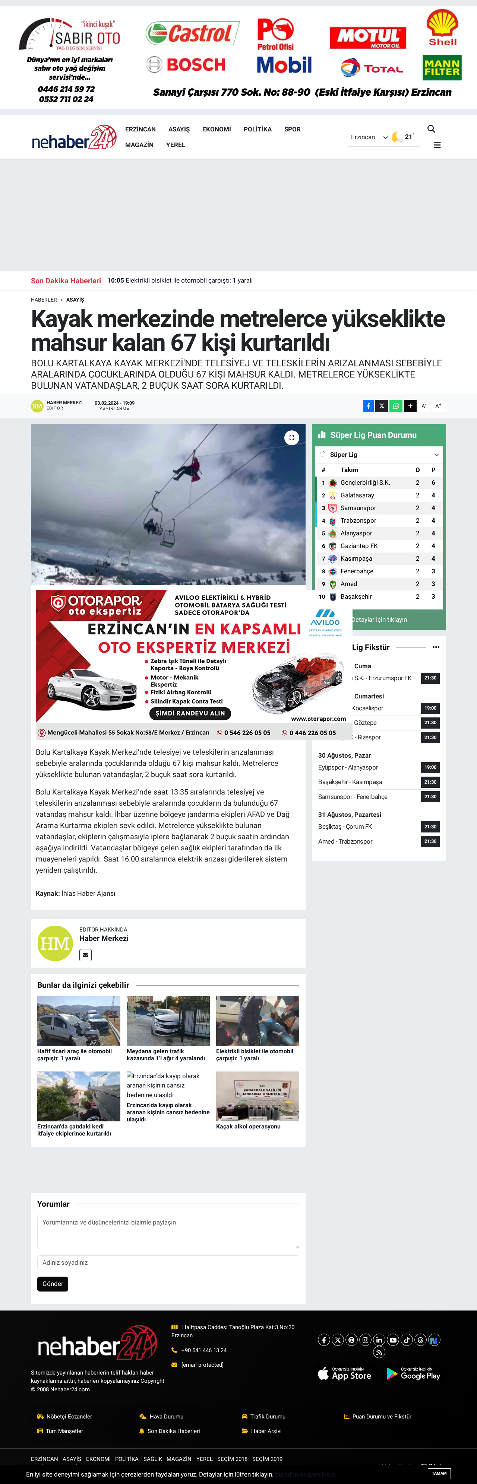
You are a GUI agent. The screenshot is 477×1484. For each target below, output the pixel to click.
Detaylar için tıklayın (379, 619)
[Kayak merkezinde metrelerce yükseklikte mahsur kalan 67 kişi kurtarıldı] (168, 504)
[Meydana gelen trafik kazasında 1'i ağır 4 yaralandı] (168, 1020)
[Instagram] (365, 1340)
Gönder (52, 1283)
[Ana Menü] (434, 145)
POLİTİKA (258, 129)
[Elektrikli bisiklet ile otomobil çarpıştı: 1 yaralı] (257, 1020)
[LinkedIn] (379, 1340)
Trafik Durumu (267, 1416)
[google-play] (413, 1373)
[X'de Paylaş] (381, 406)
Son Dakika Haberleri (174, 1431)
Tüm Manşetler (64, 1431)
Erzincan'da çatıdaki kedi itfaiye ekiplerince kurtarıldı (74, 1130)
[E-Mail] (85, 955)
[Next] (434, 1340)
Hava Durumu (166, 1416)
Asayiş (75, 300)
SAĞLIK (152, 1459)
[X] (338, 1340)
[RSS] (379, 1352)
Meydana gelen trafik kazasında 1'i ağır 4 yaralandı (166, 1055)
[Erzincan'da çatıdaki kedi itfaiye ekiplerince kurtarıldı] (78, 1095)
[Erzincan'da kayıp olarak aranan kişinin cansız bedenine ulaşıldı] (168, 1085)
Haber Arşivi (266, 1431)
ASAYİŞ (179, 129)
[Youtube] (393, 1340)
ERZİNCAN (140, 129)
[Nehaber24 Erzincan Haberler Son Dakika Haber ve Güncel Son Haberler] (75, 136)
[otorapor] (194, 664)
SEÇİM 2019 (267, 1459)
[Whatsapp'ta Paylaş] (395, 406)
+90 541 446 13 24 (204, 1350)
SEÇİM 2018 (232, 1459)
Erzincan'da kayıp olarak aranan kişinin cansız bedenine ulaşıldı (168, 1112)
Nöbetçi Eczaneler (69, 1416)
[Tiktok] (407, 1340)
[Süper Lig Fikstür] (436, 647)
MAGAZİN (139, 145)
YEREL (175, 145)
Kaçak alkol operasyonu (248, 1126)
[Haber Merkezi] (55, 942)
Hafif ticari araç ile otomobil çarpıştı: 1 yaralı (74, 1055)
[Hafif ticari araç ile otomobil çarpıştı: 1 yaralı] (78, 1020)
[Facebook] (324, 1340)
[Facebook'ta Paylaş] (368, 406)
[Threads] (420, 1340)
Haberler (44, 300)
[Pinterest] (351, 1340)
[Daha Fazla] (410, 406)
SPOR (292, 129)
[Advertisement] (238, 215)
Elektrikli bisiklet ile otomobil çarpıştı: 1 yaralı (180, 280)
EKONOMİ (216, 129)
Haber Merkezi (104, 938)
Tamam (439, 1473)
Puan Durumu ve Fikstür (382, 1416)
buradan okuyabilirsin (305, 1474)
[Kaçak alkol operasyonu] (257, 1095)
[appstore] (345, 1373)
